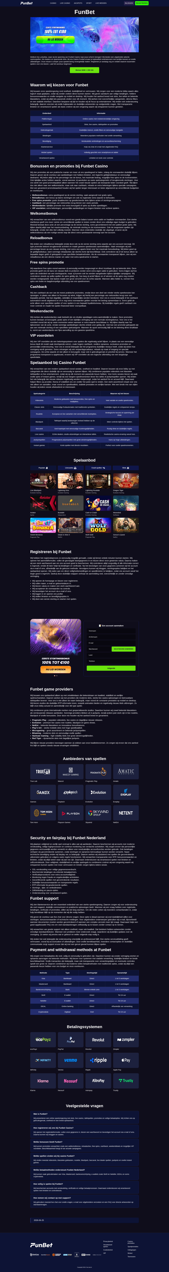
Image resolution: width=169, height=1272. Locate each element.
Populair (42, 468)
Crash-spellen (97, 468)
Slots (124, 468)
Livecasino (69, 468)
